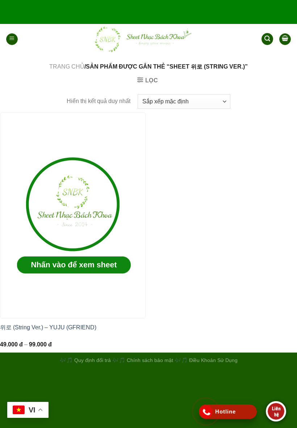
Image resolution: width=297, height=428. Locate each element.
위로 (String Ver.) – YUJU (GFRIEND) (48, 327)
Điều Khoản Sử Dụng (213, 360)
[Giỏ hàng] (285, 39)
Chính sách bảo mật (151, 360)
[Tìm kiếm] (267, 39)
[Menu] (12, 39)
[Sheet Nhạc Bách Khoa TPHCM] (140, 39)
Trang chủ (66, 66)
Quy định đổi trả (92, 360)
